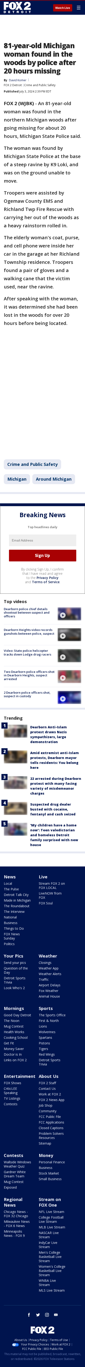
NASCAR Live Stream (49, 1235)
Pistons (44, 1043)
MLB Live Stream (52, 1227)
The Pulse (11, 889)
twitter (38, 1315)
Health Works (14, 1032)
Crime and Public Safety (39, 85)
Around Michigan (54, 479)
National (10, 917)
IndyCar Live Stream (48, 1244)
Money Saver (14, 1048)
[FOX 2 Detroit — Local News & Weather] (17, 7)
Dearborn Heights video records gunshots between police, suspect (29, 632)
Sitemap (45, 1143)
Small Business (50, 1179)
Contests (10, 1104)
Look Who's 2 (14, 988)
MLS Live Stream (52, 1290)
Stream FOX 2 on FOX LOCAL (52, 885)
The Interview (14, 911)
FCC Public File (50, 1116)
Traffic (44, 979)
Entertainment (19, 1076)
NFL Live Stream (51, 1211)
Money (46, 1155)
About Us (48, 1076)
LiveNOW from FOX (50, 895)
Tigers (43, 1048)
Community (47, 1111)
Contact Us (47, 1088)
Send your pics (15, 962)
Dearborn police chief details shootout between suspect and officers (27, 612)
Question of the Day (16, 970)
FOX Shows (12, 1083)
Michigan (16, 479)
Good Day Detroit (17, 1015)
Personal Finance (52, 1162)
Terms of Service (46, 582)
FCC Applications (51, 1122)
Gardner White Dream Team (15, 1174)
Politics (9, 944)
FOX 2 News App (51, 1100)
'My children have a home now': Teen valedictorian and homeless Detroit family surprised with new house (54, 835)
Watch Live (62, 8)
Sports (46, 1008)
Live (43, 877)
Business (10, 923)
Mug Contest (14, 1026)
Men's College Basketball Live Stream (50, 1256)
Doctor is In (13, 1054)
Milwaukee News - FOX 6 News (17, 1223)
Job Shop (45, 1105)
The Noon (11, 1020)
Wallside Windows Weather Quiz (17, 1164)
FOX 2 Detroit (13, 85)
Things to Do (14, 928)
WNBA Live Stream (47, 1282)
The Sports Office (52, 1015)
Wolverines (47, 1032)
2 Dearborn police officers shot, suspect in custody (27, 694)
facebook (29, 1315)
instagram (47, 1315)
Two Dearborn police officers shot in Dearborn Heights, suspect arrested (29, 675)
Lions (43, 1026)
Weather (48, 956)
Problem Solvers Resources (51, 1135)
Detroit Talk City (16, 894)
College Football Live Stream (51, 1219)
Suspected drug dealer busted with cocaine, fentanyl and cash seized (53, 809)
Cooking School (16, 1037)
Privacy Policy (48, 577)
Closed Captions (51, 1128)
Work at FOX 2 (50, 1094)
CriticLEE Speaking (10, 1090)
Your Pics (13, 956)
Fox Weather (48, 990)
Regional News (13, 1202)
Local (8, 883)
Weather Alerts (50, 974)
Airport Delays (49, 985)
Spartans (45, 1037)
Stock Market (49, 1173)
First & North (49, 1020)
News (10, 877)
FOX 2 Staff (47, 1083)
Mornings (14, 1008)
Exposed (10, 1187)
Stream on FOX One (50, 1202)
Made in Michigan (17, 900)
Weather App (49, 968)
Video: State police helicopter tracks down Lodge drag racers (27, 652)
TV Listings (12, 1098)
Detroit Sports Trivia (15, 980)
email (56, 1315)
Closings (45, 962)
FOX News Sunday (12, 936)
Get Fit (9, 1043)
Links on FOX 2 (15, 1060)
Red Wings (47, 1054)
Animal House (49, 996)
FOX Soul (46, 903)
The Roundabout (17, 906)
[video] (69, 613)
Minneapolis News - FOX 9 (14, 1233)
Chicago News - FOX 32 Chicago (16, 1213)
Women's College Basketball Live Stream (52, 1270)
